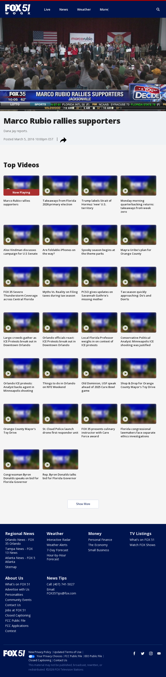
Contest (10, 631)
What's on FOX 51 (17, 584)
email (159, 653)
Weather (55, 533)
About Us (14, 578)
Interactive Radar (58, 540)
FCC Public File (15, 620)
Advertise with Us (17, 589)
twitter (142, 653)
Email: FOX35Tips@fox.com (61, 591)
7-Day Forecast (57, 550)
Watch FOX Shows (142, 545)
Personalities (14, 594)
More (104, 9)
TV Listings (140, 533)
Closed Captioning (17, 615)
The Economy (98, 545)
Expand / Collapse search (158, 9)
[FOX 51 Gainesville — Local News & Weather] (19, 9)
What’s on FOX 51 (142, 540)
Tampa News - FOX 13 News (19, 551)
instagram (150, 653)
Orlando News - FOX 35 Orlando (19, 542)
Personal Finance (100, 540)
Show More (83, 504)
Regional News (19, 533)
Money (94, 533)
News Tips (57, 578)
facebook (134, 653)
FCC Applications (17, 626)
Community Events (18, 600)
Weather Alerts (57, 545)
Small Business (98, 550)
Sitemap (11, 567)
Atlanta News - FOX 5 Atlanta (20, 560)
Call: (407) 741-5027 (60, 584)
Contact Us (13, 605)
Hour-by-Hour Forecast (56, 557)
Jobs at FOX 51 (15, 610)
